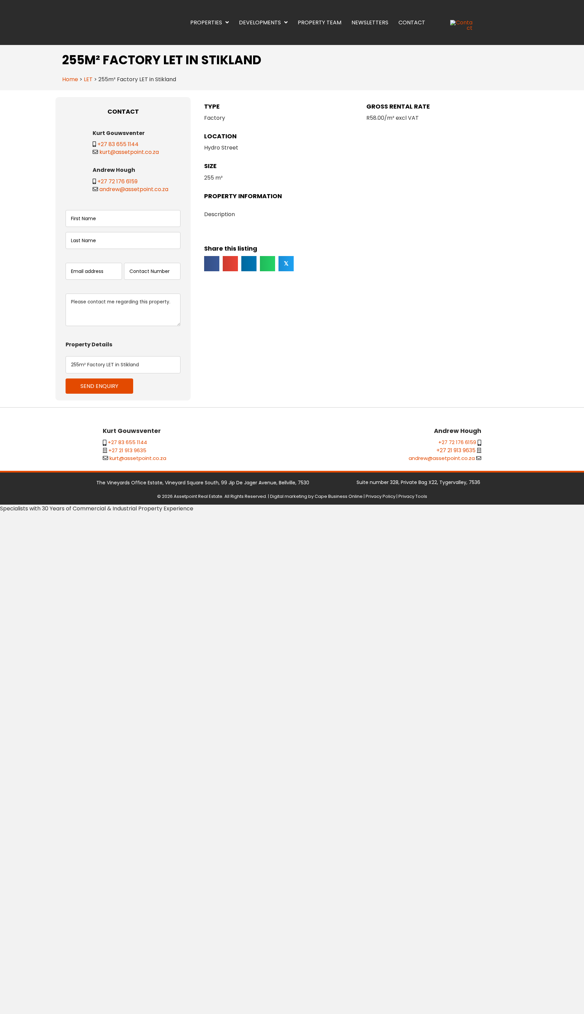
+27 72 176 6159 (94, 685)
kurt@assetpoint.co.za (129, 152)
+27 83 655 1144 (118, 144)
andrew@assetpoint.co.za (110, 693)
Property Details (89, 848)
